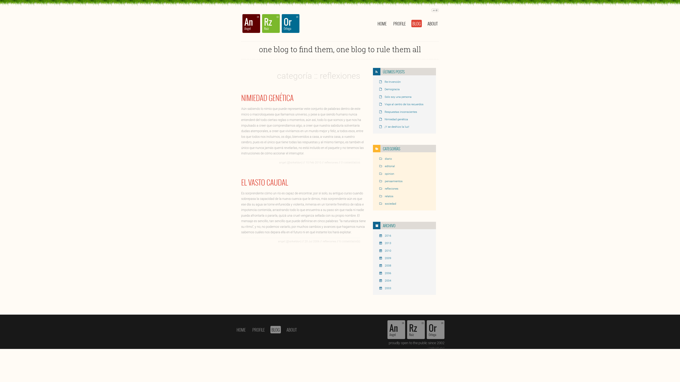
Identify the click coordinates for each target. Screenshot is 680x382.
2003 (388, 288)
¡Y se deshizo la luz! (397, 126)
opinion (389, 173)
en (434, 10)
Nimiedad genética (267, 97)
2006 (388, 273)
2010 (388, 250)
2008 (388, 265)
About (432, 23)
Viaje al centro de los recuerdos (404, 104)
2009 (388, 258)
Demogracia (392, 89)
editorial (390, 166)
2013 (388, 243)
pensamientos (394, 181)
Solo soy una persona (398, 97)
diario (388, 158)
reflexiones (391, 188)
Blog (416, 23)
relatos (389, 196)
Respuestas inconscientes (401, 112)
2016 (388, 235)
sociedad (390, 203)
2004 (388, 280)
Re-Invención (393, 81)
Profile (399, 23)
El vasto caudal (264, 182)
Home (382, 23)
